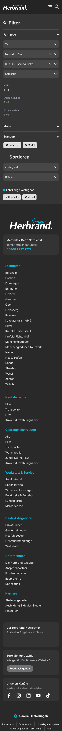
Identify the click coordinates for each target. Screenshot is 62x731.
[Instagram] (18, 695)
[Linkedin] (28, 695)
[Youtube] (38, 695)
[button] (50, 7)
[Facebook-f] (9, 695)
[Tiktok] (48, 695)
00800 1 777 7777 (19, 249)
